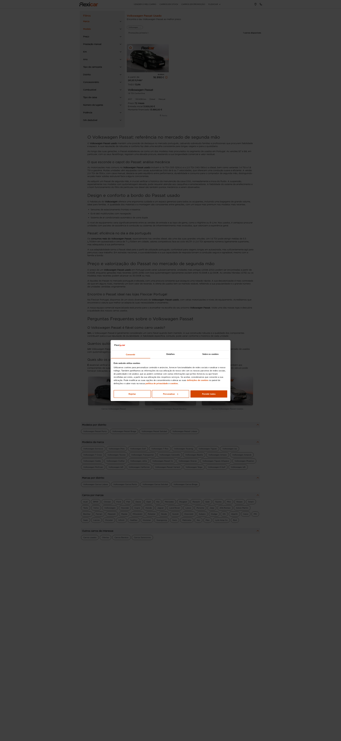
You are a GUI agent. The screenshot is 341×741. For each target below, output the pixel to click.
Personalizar (169, 394)
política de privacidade (156, 383)
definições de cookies (197, 380)
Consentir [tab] (130, 354)
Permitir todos (209, 394)
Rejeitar (132, 394)
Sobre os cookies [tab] (210, 354)
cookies (174, 383)
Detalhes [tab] (170, 354)
